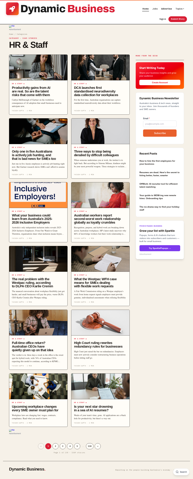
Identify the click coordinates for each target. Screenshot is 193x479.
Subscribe (160, 133)
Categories (22, 34)
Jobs (155, 9)
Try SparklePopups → (160, 248)
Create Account (160, 82)
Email (146, 118)
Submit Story (177, 19)
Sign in (162, 19)
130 (90, 446)
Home (145, 9)
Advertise (166, 9)
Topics (180, 9)
